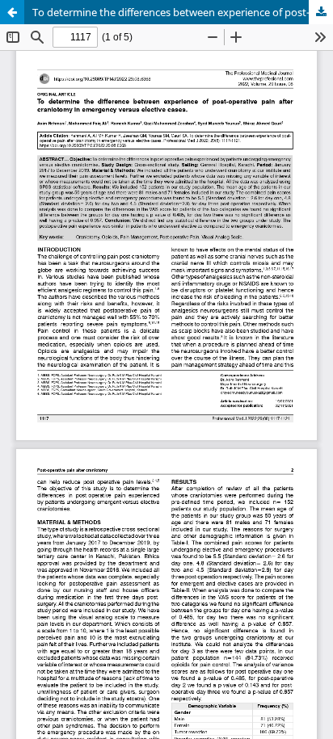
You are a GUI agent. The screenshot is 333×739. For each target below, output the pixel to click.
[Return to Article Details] (12, 12)
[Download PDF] (321, 12)
